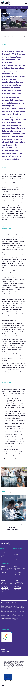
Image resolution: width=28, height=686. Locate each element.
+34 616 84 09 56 (4, 572)
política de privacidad (11, 602)
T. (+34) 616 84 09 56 (10, 7)
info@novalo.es (19, 7)
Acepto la (9, 602)
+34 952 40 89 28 (5, 574)
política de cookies (20, 611)
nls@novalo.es (4, 591)
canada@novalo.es (18, 589)
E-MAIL (2, 596)
